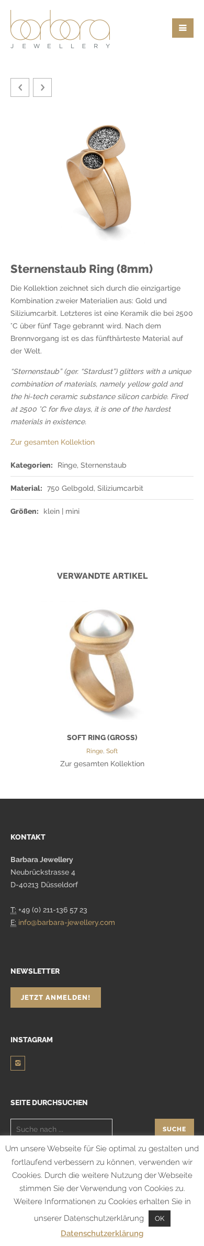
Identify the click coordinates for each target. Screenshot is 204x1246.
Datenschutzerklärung (102, 1233)
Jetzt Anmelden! (55, 997)
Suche (174, 1129)
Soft (112, 751)
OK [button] (159, 1218)
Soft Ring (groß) (102, 737)
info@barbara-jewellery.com (66, 922)
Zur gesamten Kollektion (52, 442)
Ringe (94, 751)
